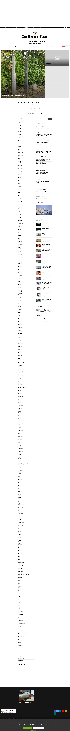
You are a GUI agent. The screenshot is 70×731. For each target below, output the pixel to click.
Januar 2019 (20, 256)
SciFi (19, 575)
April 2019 (19, 251)
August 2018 (20, 263)
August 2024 (20, 156)
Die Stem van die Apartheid (22, 429)
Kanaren (19, 497)
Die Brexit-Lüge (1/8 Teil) (46, 244)
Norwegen (19, 534)
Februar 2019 (20, 254)
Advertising (48, 46)
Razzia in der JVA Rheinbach (43, 175)
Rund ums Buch (20, 565)
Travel (19, 602)
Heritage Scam (20, 472)
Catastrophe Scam (20, 405)
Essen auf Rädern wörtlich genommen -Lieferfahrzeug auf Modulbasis (42, 149)
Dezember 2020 (20, 222)
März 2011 (19, 330)
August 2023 (20, 174)
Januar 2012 (20, 324)
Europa (19, 437)
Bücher (19, 399)
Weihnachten (20, 635)
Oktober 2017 (20, 278)
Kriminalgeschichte (21, 507)
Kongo (19, 503)
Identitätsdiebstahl (20, 477)
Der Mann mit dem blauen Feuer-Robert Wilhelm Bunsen (42, 145)
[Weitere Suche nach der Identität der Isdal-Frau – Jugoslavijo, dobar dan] (44, 210)
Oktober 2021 (20, 207)
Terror (19, 595)
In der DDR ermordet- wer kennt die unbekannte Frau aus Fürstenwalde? (46, 288)
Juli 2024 (19, 158)
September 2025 (20, 137)
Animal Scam (20, 377)
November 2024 (20, 152)
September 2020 (20, 226)
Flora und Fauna (20, 451)
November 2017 (20, 276)
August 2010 (20, 336)
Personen (19, 538)
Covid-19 (19, 414)
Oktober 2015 (20, 309)
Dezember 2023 (20, 168)
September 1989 (20, 351)
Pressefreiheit (20, 546)
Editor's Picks (20, 432)
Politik (30, 46)
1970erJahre (20, 365)
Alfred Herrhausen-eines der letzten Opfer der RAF (13, 95)
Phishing (19, 540)
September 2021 (20, 208)
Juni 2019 (19, 248)
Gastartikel (53, 46)
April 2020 (19, 233)
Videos (19, 629)
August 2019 (20, 245)
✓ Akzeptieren (28, 727)
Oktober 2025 (20, 136)
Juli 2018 (19, 265)
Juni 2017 (19, 284)
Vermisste (19, 621)
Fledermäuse (20, 449)
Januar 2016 (20, 306)
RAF (19, 549)
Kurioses (19, 512)
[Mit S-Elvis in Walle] (38, 256)
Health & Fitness (20, 470)
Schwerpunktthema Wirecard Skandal (23, 574)
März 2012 (19, 322)
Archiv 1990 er (20, 386)
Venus (19, 617)
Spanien (19, 583)
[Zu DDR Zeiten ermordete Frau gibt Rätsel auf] (38, 295)
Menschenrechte (20, 525)
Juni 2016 (19, 300)
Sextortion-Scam (20, 578)
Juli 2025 (19, 140)
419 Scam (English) (21, 371)
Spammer (19, 581)
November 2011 (20, 327)
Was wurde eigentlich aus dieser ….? (23, 633)
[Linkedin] (60, 711)
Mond (19, 528)
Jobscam (19, 492)
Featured (9, 46)
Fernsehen (19, 445)
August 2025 (20, 138)
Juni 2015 (19, 313)
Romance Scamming (21, 562)
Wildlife (19, 641)
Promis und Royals (21, 547)
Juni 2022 (19, 195)
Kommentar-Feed (21, 658)
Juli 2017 (19, 282)
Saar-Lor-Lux (20, 568)
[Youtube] (63, 711)
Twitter (38, 315)
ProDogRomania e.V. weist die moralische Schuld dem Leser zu (43, 160)
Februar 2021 (20, 219)
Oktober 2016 (20, 294)
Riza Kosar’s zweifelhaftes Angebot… (43, 179)
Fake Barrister (20, 439)
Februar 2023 (20, 183)
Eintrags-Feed (20, 656)
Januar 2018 (20, 273)
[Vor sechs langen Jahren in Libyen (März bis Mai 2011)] (38, 267)
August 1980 (20, 358)
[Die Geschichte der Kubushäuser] (38, 234)
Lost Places (19, 519)
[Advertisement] (35, 20)
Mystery (19, 529)
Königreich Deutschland (21, 504)
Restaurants (19, 558)
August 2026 (20, 121)
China (19, 406)
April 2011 (19, 328)
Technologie (20, 592)
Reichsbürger (20, 552)
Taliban (19, 590)
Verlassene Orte (20, 620)
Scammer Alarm (20, 571)
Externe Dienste (46, 724)
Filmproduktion (20, 448)
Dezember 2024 (20, 150)
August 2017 (20, 281)
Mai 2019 (19, 250)
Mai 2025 (19, 143)
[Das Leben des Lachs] (38, 229)
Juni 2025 (19, 141)
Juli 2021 (19, 211)
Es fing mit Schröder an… (40, 132)
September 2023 (20, 173)
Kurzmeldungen (20, 513)
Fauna (19, 442)
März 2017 (19, 288)
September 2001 (20, 343)
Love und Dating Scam (21, 522)
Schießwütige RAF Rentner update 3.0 (53, 64)
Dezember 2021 (20, 204)
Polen (19, 541)
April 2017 (19, 287)
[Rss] (66, 711)
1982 (19, 366)
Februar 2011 (20, 331)
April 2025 (19, 144)
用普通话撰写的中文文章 (22, 647)
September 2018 (20, 262)
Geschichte (19, 460)
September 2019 (20, 244)
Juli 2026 (19, 122)
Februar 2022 (20, 201)
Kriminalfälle (20, 506)
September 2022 (20, 190)
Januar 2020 (20, 238)
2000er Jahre (20, 368)
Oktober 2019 (20, 242)
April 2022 (19, 198)
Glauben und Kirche (21, 464)
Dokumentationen (20, 430)
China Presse (20, 408)
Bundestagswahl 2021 (21, 400)
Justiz (19, 495)
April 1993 (19, 348)
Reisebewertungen (20, 553)
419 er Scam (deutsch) (21, 369)
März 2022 (19, 199)
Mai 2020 (19, 232)
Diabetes (19, 427)
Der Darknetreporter (21, 423)
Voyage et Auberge (21, 632)
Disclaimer (42, 46)
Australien (19, 390)
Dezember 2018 (20, 257)
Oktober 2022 (20, 189)
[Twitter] (57, 711)
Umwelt (26, 46)
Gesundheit (19, 461)
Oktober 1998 (20, 345)
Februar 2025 (20, 147)
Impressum (59, 46)
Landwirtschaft (20, 515)
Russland (19, 566)
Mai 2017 (19, 285)
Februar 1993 (20, 349)
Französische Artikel (21, 455)
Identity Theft (20, 479)
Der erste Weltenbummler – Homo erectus (42, 140)
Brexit (19, 397)
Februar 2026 (20, 130)
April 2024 (19, 162)
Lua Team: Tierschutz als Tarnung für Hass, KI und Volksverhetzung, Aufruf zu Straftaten (43, 152)
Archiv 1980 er (20, 384)
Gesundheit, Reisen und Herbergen (23, 463)
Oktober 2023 (20, 171)
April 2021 (19, 216)
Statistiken (34, 724)
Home (5, 46)
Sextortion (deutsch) (21, 577)
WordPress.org (20, 660)
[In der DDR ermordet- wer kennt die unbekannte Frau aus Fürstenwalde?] (38, 288)
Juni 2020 (19, 230)
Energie (19, 433)
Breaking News (15, 46)
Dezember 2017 (20, 275)
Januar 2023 (20, 184)
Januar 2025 (20, 149)
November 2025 (20, 134)
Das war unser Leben (21, 418)
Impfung (19, 480)
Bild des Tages (20, 393)
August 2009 (20, 340)
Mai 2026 (19, 125)
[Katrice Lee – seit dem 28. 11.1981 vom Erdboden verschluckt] (38, 300)
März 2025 (19, 146)
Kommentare (20, 501)
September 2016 (20, 296)
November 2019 (20, 241)
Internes (19, 482)
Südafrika (19, 586)
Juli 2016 (19, 299)
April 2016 (19, 303)
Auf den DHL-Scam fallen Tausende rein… (43, 142)
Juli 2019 (19, 247)
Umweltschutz (20, 609)
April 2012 (19, 321)
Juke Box (19, 494)
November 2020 (20, 223)
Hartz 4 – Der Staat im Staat (47, 223)
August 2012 (20, 316)
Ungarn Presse (20, 612)
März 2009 (19, 342)
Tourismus (19, 601)
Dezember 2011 (20, 325)
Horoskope (19, 473)
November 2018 (20, 259)
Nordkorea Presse (20, 532)
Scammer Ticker (20, 572)
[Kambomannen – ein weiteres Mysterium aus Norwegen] (38, 283)
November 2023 (20, 170)
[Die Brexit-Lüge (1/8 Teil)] (38, 245)
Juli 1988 (19, 352)
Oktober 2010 (20, 334)
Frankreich (19, 454)
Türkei (19, 605)
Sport (19, 584)
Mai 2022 (19, 196)
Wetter (19, 639)
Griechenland (20, 466)
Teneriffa (19, 593)
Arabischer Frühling (21, 380)
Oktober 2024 (20, 153)
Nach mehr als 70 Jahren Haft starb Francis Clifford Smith (43, 129)
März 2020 (19, 235)
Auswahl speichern (38, 727)
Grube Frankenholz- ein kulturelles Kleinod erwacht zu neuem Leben (46, 261)
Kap (18, 498)
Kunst (34, 46)
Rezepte (19, 559)
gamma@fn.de (24, 711)
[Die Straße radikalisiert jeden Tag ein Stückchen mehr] (38, 250)
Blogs (19, 394)
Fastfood (19, 440)
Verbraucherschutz (21, 618)
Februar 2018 (20, 272)
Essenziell (23, 724)
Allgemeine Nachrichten (21, 375)
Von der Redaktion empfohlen (22, 630)
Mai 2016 (19, 302)
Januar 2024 (20, 167)
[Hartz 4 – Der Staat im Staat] (38, 224)
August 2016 (20, 297)
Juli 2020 (19, 229)
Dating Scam (20, 420)
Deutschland (21, 46)
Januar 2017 (20, 291)
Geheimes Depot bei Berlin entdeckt (42, 137)
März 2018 (19, 270)
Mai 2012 (19, 319)
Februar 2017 (20, 290)
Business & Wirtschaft (21, 403)
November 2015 (20, 308)
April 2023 (19, 180)
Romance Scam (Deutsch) (22, 561)
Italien (19, 489)
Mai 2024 (19, 161)
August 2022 (20, 192)
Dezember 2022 (20, 186)
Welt (19, 638)
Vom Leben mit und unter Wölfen (37, 27)
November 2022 (20, 187)
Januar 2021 (20, 220)
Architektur (20, 383)
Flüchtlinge (19, 452)
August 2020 (20, 227)
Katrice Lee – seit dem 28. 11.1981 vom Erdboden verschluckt (46, 300)
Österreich (19, 537)
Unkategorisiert (20, 614)
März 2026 (19, 128)
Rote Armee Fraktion (4, 94)
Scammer (19, 569)
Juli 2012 (19, 318)
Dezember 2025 (20, 133)
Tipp (19, 598)
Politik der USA (20, 544)
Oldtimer (19, 535)
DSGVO (38, 46)
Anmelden (19, 653)
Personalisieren (33, 730)
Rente (19, 556)
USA (19, 615)
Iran (18, 485)
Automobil (19, 391)
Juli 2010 (19, 337)
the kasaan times (39, 178)
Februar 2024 (20, 165)
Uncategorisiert (20, 611)
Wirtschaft (19, 642)
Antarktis (19, 378)
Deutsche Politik (20, 424)
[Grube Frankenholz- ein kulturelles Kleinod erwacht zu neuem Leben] (38, 261)
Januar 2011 (20, 333)
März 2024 (19, 164)
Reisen (19, 555)
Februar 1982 (20, 355)
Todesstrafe (19, 599)
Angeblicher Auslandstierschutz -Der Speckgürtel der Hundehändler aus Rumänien (44, 135)
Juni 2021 (19, 213)
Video (19, 627)
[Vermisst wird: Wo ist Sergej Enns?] (38, 273)
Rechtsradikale (20, 550)
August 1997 (20, 346)
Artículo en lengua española (22, 387)
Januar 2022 (20, 202)
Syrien (19, 589)
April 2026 (19, 127)
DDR (19, 421)
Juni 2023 (19, 177)
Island (19, 486)
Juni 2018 (19, 266)
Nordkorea (19, 531)
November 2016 (20, 293)
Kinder (19, 500)
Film (19, 446)
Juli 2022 (19, 193)
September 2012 (20, 315)
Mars (19, 523)
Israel (19, 488)
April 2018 (19, 269)
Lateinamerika (20, 516)
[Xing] (55, 713)
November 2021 (20, 205)
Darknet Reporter (20, 417)
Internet (19, 483)
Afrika (19, 374)
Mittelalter (19, 526)
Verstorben (19, 626)
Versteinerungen (20, 624)
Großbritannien (20, 467)
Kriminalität (20, 509)
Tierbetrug (19, 596)
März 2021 (19, 217)
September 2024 (20, 155)
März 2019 (19, 253)
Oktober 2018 (20, 260)
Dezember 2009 (20, 339)
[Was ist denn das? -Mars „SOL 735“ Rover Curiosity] (38, 240)
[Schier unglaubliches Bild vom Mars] (38, 278)
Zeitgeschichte (20, 645)
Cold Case (19, 409)
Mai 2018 (19, 267)
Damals (19, 415)
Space (19, 580)
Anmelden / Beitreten (19, 27)
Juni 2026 (19, 124)
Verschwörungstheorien (21, 623)
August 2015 (20, 312)
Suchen (37, 117)
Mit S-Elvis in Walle (45, 254)
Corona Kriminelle (21, 412)
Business (19, 402)
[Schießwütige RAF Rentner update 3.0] (57, 58)
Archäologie (20, 381)
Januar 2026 (20, 131)
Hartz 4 (19, 469)
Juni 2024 (19, 159)
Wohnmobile (20, 644)
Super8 (19, 587)
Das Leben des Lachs (45, 228)
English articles (20, 434)
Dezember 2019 (20, 239)
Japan (19, 491)
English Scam (20, 436)
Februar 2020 (20, 236)
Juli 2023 (19, 176)
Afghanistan (20, 372)
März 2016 (19, 305)
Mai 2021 (19, 214)
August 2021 (20, 210)
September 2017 (20, 279)
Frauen (19, 457)
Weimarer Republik (21, 636)
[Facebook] (55, 711)
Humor (19, 476)
